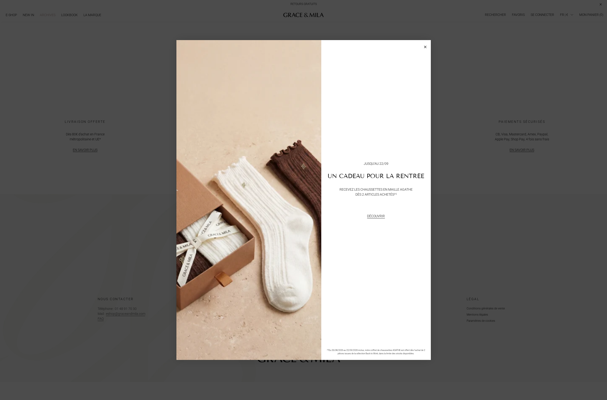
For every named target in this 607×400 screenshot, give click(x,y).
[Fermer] (425, 45)
